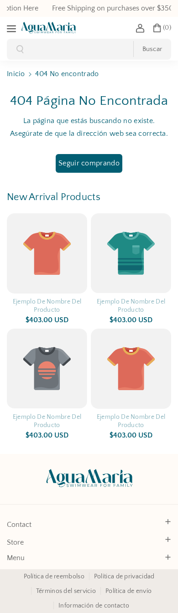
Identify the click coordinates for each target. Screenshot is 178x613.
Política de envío (128, 591)
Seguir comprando (89, 163)
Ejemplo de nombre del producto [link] (47, 306)
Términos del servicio (66, 591)
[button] (12, 28)
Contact (19, 524)
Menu (16, 558)
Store (15, 542)
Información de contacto (93, 605)
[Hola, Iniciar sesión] (140, 28)
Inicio (16, 74)
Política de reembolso (54, 576)
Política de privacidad (124, 576)
